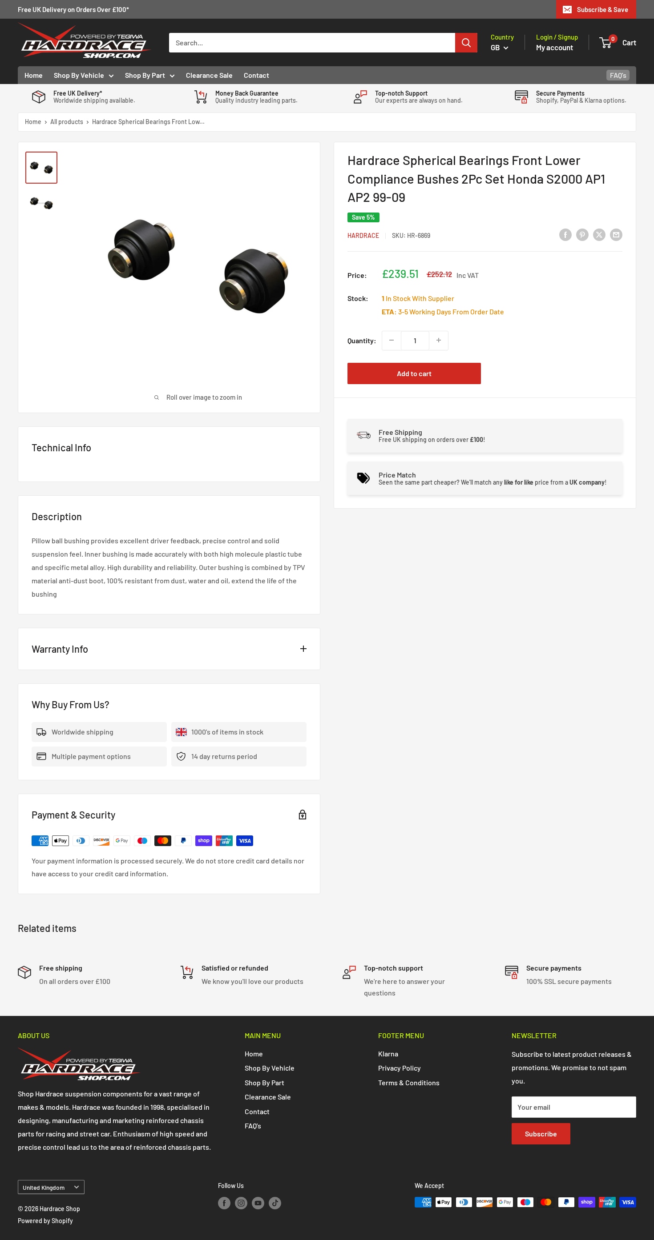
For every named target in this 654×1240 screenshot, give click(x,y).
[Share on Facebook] (565, 234)
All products (66, 121)
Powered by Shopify (45, 1220)
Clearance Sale (209, 75)
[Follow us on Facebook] (224, 1203)
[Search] (466, 42)
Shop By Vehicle (79, 75)
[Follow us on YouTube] (258, 1203)
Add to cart (414, 373)
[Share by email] (616, 234)
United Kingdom (44, 1187)
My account (554, 47)
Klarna (388, 1053)
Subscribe (541, 1133)
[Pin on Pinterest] (582, 234)
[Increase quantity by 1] (438, 340)
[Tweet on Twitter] (599, 234)
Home (33, 75)
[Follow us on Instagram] (241, 1203)
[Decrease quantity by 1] (391, 340)
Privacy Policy (399, 1067)
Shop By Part (145, 75)
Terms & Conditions (409, 1082)
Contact (256, 75)
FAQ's (618, 75)
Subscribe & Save (602, 9)
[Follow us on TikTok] (275, 1203)
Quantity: (361, 340)
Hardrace (363, 235)
